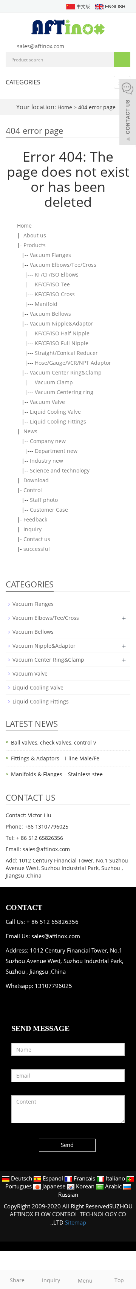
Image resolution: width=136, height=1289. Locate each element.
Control (32, 490)
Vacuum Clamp (54, 382)
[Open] (127, 113)
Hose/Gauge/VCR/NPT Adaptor (73, 362)
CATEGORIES (23, 82)
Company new (48, 441)
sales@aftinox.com (40, 46)
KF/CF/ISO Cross (55, 294)
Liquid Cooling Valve (55, 411)
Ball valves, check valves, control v (53, 742)
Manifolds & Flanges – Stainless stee (57, 774)
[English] (109, 6)
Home (64, 107)
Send (67, 1144)
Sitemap (75, 1222)
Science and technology (60, 470)
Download (36, 480)
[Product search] (122, 59)
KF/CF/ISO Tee (52, 284)
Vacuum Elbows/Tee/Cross (63, 264)
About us (34, 235)
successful (36, 548)
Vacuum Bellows (50, 313)
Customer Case (49, 509)
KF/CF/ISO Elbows (57, 274)
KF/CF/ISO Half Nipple (62, 333)
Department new (56, 450)
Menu (85, 1280)
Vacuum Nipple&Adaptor (61, 323)
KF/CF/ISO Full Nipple (61, 343)
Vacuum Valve (47, 401)
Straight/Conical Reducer (66, 352)
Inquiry (32, 529)
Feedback (35, 519)
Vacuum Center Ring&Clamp (66, 372)
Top (119, 1280)
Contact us (36, 539)
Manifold (46, 303)
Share (17, 1280)
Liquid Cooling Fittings (58, 421)
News (30, 431)
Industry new (46, 460)
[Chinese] (77, 6)
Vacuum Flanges (50, 254)
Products (34, 245)
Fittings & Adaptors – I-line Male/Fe (55, 758)
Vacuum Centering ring (64, 392)
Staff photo (44, 499)
